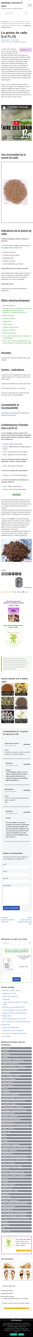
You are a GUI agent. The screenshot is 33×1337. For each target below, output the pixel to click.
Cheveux (5, 1088)
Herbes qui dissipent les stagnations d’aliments (13, 41)
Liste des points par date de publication (12, 1030)
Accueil (11, 21)
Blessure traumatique (9, 1079)
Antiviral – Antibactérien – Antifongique (14, 1067)
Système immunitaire (9, 1206)
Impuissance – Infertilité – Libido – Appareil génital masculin (14, 1148)
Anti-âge (5, 1057)
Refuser (21, 1334)
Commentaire (7, 885)
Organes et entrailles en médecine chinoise (14, 1013)
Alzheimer (6, 1051)
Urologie (5, 1222)
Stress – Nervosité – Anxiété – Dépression (15, 1203)
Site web (5, 878)
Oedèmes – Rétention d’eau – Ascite (13, 1172)
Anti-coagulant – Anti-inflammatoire (13, 1060)
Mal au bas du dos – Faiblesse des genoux (16, 1160)
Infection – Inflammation (10, 1150)
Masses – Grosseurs (9, 1163)
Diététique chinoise (6, 1016)
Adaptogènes (6, 1048)
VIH (4, 1228)
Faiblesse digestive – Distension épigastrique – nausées (16, 1126)
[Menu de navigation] (30, 5)
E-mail (5, 871)
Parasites (5, 1181)
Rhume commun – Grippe (10, 1191)
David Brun (6, 40)
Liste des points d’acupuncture (10, 1027)
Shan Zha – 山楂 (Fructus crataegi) (12, 444)
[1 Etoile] (2, 592)
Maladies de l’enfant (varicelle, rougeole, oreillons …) (14, 1157)
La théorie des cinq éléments (10, 996)
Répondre (26, 744)
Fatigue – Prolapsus (8, 1129)
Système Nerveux (8, 1209)
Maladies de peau (8, 1153)
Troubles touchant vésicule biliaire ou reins (16, 1219)
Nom (5, 864)
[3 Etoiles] (6, 592)
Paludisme (6, 1178)
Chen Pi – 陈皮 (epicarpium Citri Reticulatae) (15, 451)
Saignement (6, 1194)
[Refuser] (31, 1329)
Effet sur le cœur (8, 1122)
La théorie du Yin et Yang (9, 993)
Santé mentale (7, 1197)
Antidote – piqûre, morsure (11, 1063)
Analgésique (6, 1054)
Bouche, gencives (8, 1082)
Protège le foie (7, 1188)
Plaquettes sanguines (9, 1184)
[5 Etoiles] (9, 592)
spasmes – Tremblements (10, 1200)
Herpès (5, 1138)
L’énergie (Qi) (5, 999)
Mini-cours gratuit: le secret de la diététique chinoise (16, 1021)
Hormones (6, 1141)
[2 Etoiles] (4, 592)
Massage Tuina (5, 1024)
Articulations (6, 1073)
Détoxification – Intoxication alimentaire (14, 1110)
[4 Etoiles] (8, 592)
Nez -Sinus (6, 1169)
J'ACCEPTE (13, 1334)
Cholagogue (6, 1091)
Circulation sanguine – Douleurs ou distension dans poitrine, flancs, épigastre (16, 1098)
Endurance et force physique (11, 1119)
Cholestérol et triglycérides (11, 1094)
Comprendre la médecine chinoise (10, 990)
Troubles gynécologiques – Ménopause (14, 1216)
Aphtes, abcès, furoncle (10, 1070)
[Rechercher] (26, 13)
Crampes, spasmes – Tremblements (13, 1107)
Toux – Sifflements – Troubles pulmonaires (15, 1212)
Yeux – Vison (6, 1231)
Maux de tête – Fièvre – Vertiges (12, 1166)
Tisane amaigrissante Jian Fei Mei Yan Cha (14, 1018)
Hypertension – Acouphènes (11, 1144)
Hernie (4, 1135)
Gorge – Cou (6, 1132)
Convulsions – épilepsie (10, 1104)
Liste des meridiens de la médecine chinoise (15, 1010)
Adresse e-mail (24, 966)
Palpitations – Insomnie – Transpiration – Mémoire (14, 1176)
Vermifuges (6, 1225)
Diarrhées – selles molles (10, 1116)
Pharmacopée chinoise (19, 23)
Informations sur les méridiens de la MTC (13, 1007)
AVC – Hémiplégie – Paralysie (11, 1076)
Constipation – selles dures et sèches (14, 1101)
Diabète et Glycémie (8, 1113)
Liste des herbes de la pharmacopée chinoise (13, 1033)
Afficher (28, 50)
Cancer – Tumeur (8, 1085)
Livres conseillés (5, 1036)
